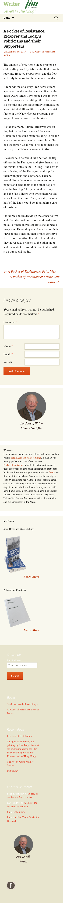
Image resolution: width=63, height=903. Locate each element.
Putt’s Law (12, 770)
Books (52, 472)
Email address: (14, 660)
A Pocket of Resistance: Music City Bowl (34, 279)
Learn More (31, 630)
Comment (11, 322)
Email (8, 354)
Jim (8, 55)
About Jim (19, 811)
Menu (7, 17)
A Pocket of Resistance (43, 51)
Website (8, 362)
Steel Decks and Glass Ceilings (26, 457)
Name (8, 346)
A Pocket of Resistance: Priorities (30, 271)
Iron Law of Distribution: (19, 736)
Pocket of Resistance (14, 465)
